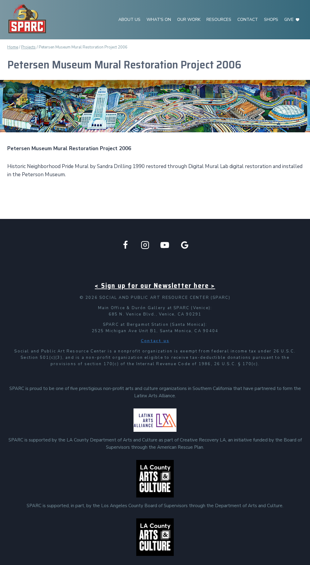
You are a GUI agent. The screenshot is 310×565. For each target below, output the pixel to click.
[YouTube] (164, 245)
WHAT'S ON (159, 19)
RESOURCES (218, 19)
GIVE (289, 19)
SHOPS (271, 19)
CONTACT (247, 19)
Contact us (155, 341)
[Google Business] (184, 245)
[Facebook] (125, 245)
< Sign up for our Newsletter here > (155, 285)
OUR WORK (188, 19)
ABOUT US (129, 19)
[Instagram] (145, 245)
